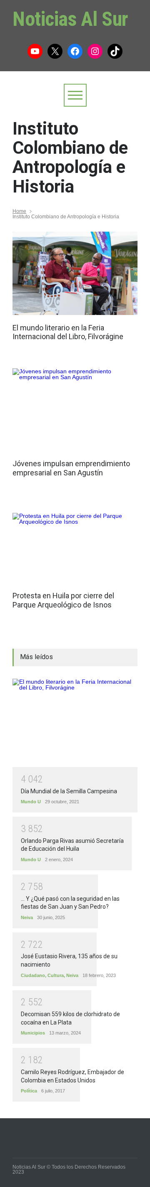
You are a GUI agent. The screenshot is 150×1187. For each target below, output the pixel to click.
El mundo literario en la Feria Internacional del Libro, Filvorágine (67, 332)
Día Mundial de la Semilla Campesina (69, 791)
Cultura (56, 975)
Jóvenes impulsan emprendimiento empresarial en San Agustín (71, 468)
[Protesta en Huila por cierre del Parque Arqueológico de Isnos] (75, 548)
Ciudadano (33, 975)
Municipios (33, 1032)
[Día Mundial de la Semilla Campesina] (75, 723)
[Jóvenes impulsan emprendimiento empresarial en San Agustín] (75, 409)
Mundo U (31, 801)
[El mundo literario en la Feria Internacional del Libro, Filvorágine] (75, 273)
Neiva (27, 917)
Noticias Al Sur (70, 19)
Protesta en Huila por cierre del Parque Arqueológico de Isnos (63, 600)
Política (29, 1090)
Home (19, 211)
